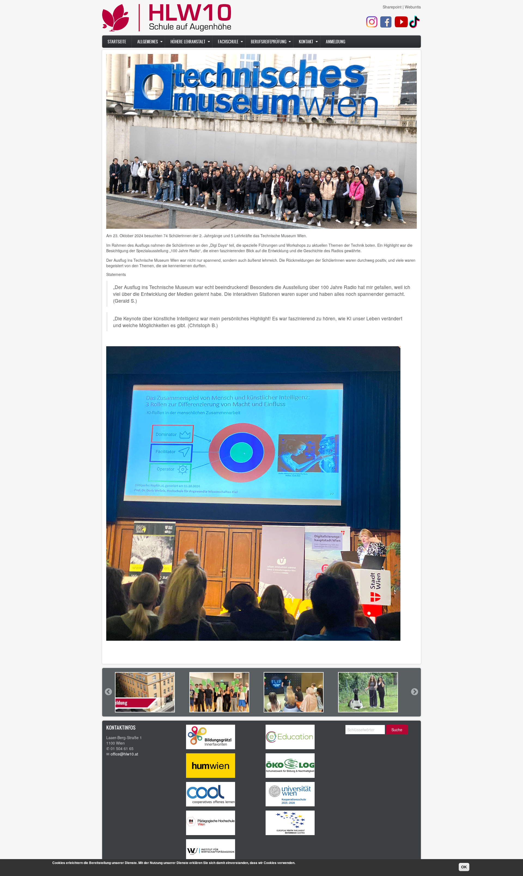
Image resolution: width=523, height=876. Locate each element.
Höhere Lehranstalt (188, 41)
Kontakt (306, 41)
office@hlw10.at (124, 754)
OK (464, 867)
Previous (108, 692)
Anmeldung (335, 41)
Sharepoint (392, 7)
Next (414, 692)
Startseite (117, 41)
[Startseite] (166, 19)
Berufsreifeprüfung (268, 41)
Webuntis (413, 7)
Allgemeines (147, 41)
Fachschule (228, 41)
